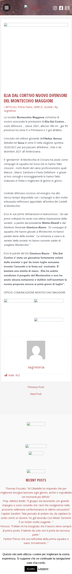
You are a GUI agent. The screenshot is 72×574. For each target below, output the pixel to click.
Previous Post (36, 387)
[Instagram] (55, 8)
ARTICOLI (11, 107)
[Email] (67, 8)
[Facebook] (61, 8)
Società (48, 107)
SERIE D (38, 107)
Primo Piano (25, 107)
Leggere (43, 568)
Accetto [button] (31, 568)
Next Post (36, 394)
